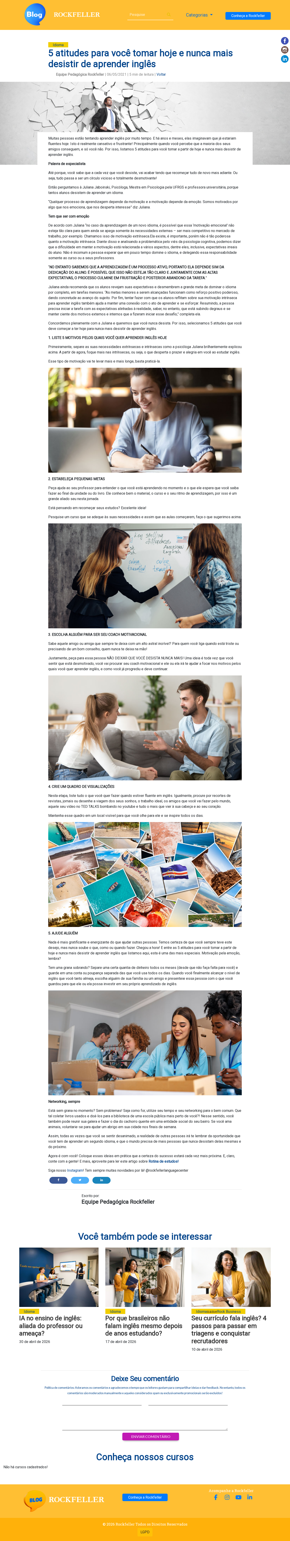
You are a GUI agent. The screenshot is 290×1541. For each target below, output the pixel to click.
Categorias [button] (197, 15)
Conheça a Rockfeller (248, 16)
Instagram (74, 1170)
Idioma (58, 45)
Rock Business (229, 1311)
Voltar (161, 74)
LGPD (145, 1532)
